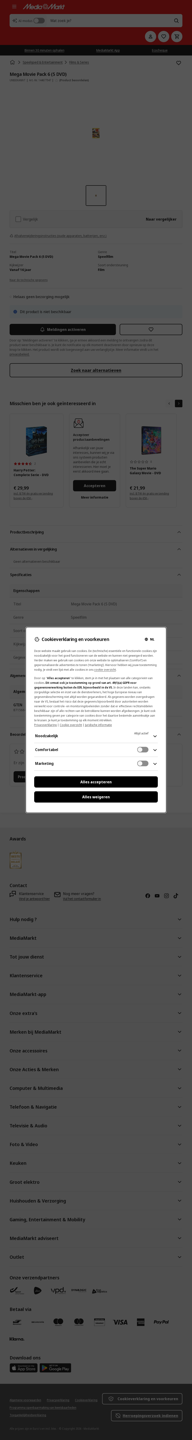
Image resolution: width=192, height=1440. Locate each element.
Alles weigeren (96, 797)
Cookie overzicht (71, 725)
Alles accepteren (96, 782)
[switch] (142, 749)
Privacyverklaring (45, 725)
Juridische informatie (98, 725)
